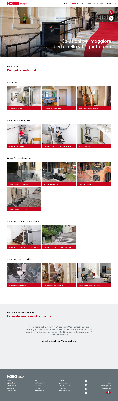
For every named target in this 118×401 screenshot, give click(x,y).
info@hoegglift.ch (11, 390)
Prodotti (66, 3)
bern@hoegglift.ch (39, 390)
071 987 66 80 (10, 388)
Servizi (83, 3)
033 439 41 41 (38, 388)
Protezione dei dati (106, 388)
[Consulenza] (111, 12)
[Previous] (4, 337)
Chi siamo (100, 3)
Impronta (108, 387)
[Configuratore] (111, 18)
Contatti (108, 3)
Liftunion (108, 382)
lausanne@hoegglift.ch (65, 390)
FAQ (110, 380)
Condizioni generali (106, 385)
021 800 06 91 (62, 388)
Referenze (75, 3)
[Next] (113, 337)
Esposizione (91, 3)
